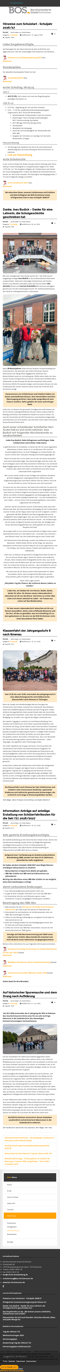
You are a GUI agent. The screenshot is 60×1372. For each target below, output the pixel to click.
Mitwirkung (11, 1216)
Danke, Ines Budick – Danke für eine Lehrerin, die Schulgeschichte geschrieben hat (28, 213)
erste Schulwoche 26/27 (18, 183)
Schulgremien (12, 1227)
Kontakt (10, 1242)
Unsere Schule (12, 1197)
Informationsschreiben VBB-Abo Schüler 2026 (27, 973)
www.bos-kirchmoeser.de (14, 1282)
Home (9, 1185)
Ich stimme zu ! (9, 1367)
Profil (9, 1191)
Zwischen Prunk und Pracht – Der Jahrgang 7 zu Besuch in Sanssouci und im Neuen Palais (29, 1139)
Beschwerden (11, 1234)
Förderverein (11, 1223)
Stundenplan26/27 (15, 78)
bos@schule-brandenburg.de (15, 1275)
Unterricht (11, 1203)
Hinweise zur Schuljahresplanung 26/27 (25, 58)
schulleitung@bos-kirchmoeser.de (18, 1278)
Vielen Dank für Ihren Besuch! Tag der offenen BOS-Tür (28, 1153)
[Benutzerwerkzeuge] (53, 34)
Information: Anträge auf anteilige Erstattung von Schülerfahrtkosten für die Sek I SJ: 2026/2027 (29, 814)
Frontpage (14, 35)
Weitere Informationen (12, 1370)
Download (7, 61)
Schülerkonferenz (13, 1231)
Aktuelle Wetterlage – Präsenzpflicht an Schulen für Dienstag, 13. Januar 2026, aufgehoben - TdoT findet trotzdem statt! (27, 1161)
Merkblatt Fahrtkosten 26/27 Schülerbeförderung (29, 962)
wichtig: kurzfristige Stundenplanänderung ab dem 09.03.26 (27, 1147)
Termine (10, 1209)
